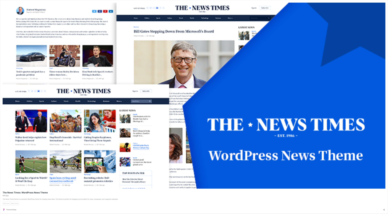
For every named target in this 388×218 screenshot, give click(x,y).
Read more (14, 203)
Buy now (6, 203)
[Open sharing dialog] (384, 209)
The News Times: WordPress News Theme (25, 192)
